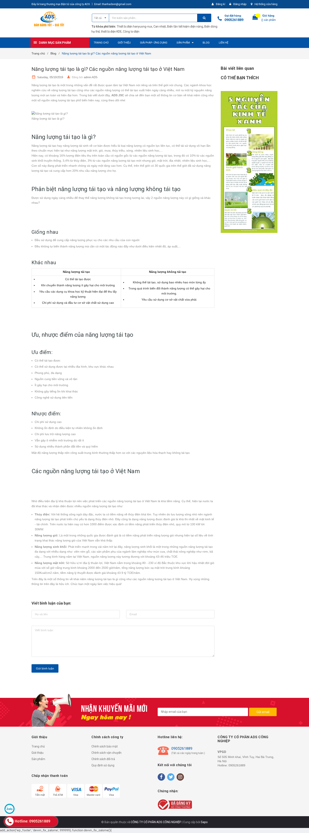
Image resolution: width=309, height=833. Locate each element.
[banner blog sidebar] (249, 162)
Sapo (204, 822)
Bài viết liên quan (237, 68)
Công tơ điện (131, 31)
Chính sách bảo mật (104, 746)
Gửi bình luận (45, 668)
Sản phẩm (38, 759)
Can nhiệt (159, 26)
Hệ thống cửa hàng (266, 4)
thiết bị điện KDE (111, 31)
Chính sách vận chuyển (106, 752)
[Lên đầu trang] (301, 824)
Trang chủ (38, 746)
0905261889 (233, 20)
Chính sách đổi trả (103, 759)
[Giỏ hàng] (255, 18)
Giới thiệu (38, 752)
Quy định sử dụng (102, 765)
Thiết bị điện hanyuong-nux (134, 26)
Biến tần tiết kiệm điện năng (185, 26)
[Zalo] (9, 808)
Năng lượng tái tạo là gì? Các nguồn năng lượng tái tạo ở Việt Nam (108, 69)
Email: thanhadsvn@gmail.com (112, 4)
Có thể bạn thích (240, 77)
